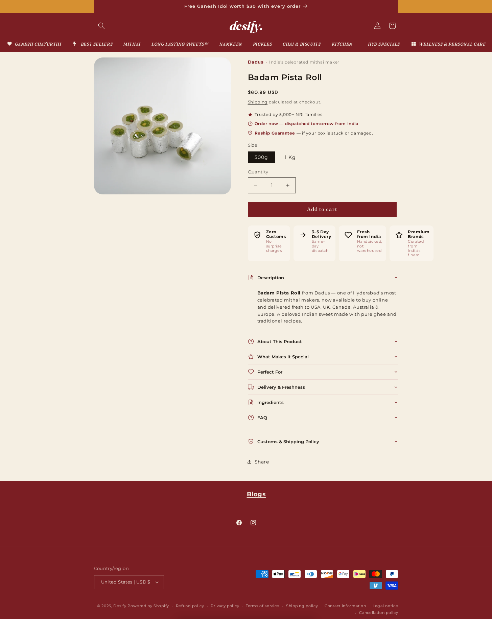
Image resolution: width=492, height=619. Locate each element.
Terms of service (262, 605)
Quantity (258, 171)
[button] (101, 25)
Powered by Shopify (148, 605)
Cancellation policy (378, 612)
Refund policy (190, 605)
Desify (119, 605)
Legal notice (385, 605)
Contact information (345, 605)
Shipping (258, 101)
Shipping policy (302, 605)
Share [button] (262, 462)
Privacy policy (225, 605)
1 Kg (290, 157)
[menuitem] (34, 44)
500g (261, 157)
